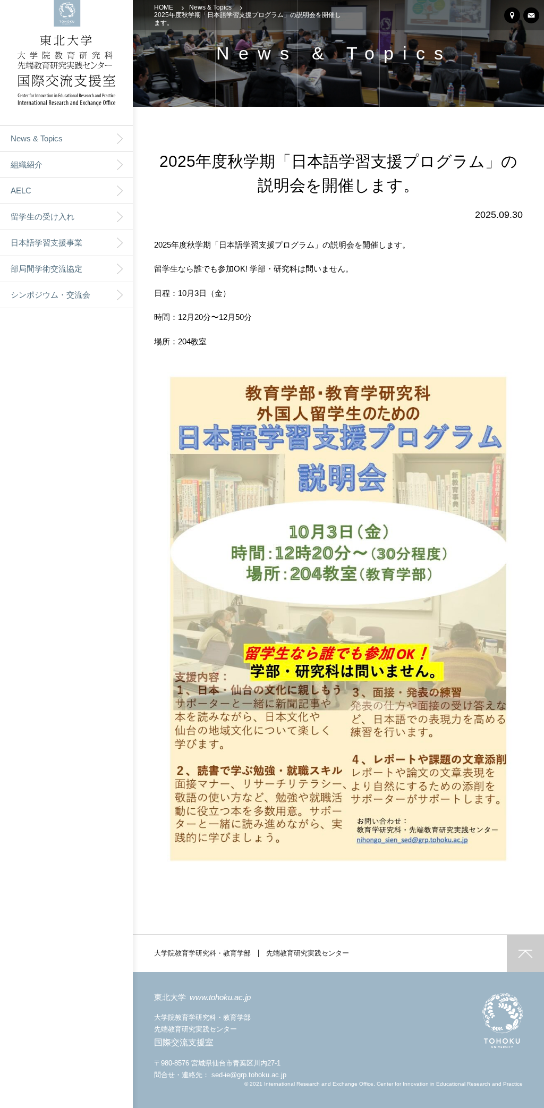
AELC (21, 190)
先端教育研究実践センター (307, 953)
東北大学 (202, 997)
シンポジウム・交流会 (50, 294)
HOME (163, 7)
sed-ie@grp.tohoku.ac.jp (248, 1075)
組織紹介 (26, 164)
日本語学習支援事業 (46, 242)
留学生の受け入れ (42, 216)
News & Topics (37, 138)
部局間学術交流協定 (46, 268)
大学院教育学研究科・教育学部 (202, 953)
